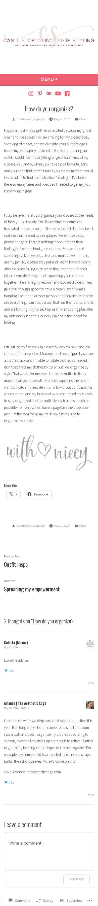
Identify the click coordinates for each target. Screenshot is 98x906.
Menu (62, 79)
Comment (76, 879)
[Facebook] (66, 93)
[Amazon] (49, 93)
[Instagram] (31, 93)
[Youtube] (58, 93)
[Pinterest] (40, 93)
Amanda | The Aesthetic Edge (25, 703)
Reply (91, 683)
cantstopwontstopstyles (31, 119)
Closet (83, 119)
